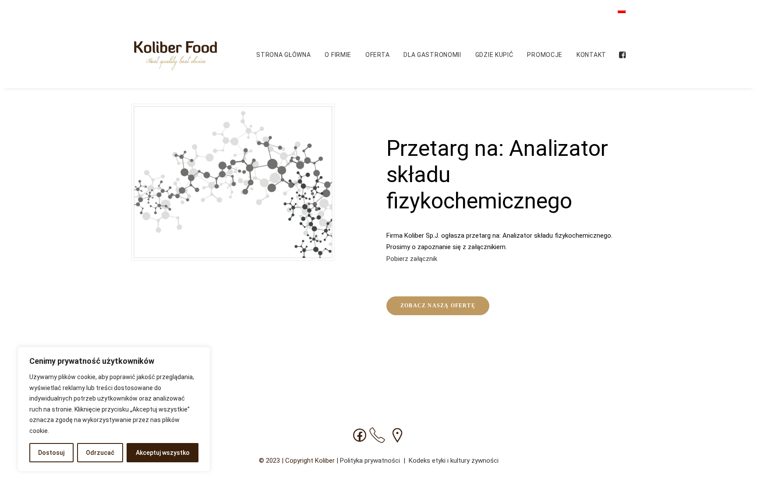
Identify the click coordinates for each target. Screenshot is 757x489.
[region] (114, 409)
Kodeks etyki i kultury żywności (454, 460)
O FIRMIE (338, 54)
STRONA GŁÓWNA (283, 54)
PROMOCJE (544, 54)
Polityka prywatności (371, 460)
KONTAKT (591, 54)
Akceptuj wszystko (163, 452)
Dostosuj (51, 452)
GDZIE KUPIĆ (494, 54)
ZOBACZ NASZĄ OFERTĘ (437, 306)
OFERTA (377, 54)
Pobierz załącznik (411, 259)
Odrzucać (100, 452)
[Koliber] (175, 55)
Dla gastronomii (432, 54)
